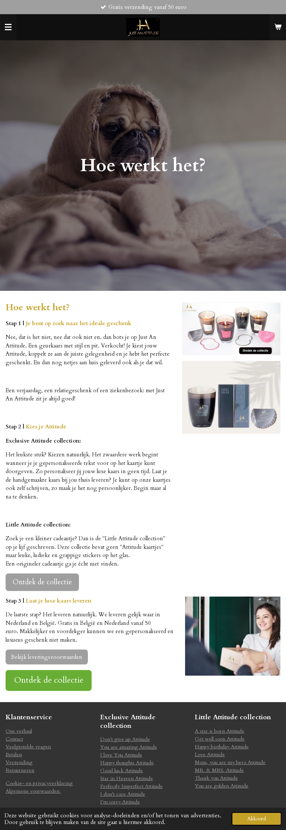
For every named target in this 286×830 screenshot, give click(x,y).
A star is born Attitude (219, 731)
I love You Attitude (121, 754)
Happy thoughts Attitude (127, 762)
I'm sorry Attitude (120, 801)
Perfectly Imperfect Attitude (131, 786)
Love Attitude (210, 754)
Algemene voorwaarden (33, 791)
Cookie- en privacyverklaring (39, 783)
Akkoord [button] (256, 818)
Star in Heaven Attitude (126, 778)
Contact (14, 738)
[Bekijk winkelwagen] (278, 27)
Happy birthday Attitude (222, 746)
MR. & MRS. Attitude (219, 770)
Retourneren (20, 770)
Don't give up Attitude (125, 739)
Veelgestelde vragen (28, 746)
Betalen (14, 754)
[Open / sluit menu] (8, 27)
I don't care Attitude (122, 794)
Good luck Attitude (121, 770)
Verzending (19, 762)
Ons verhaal (19, 731)
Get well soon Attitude (220, 738)
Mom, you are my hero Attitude (230, 762)
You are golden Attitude (221, 785)
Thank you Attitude (216, 778)
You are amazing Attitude (128, 747)
